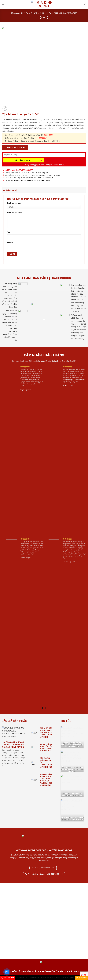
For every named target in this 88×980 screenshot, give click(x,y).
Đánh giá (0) (11, 190)
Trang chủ (17, 13)
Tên (9, 232)
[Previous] (6, 536)
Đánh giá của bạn (14, 203)
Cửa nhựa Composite (65, 13)
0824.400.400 (8, 978)
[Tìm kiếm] (85, 4)
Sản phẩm (31, 13)
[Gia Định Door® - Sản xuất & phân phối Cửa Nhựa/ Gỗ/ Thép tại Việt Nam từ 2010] (44, 4)
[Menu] (3, 4)
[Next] (82, 536)
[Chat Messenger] (84, 974)
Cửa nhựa (45, 13)
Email (10, 243)
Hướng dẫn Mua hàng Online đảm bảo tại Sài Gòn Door (29, 178)
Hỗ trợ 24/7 (82, 978)
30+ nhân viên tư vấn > (42, 180)
